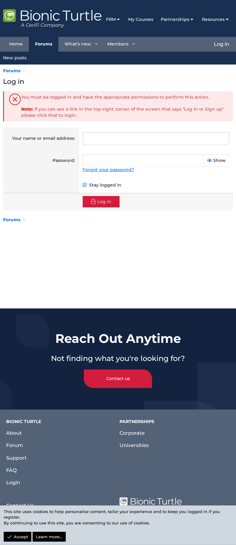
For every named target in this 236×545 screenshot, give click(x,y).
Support (16, 458)
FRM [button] (111, 19)
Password (63, 160)
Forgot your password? (108, 169)
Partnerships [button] (175, 19)
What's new (78, 44)
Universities (134, 445)
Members (117, 44)
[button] (96, 44)
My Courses (140, 19)
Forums (43, 44)
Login (13, 482)
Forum (14, 445)
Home (16, 44)
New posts (14, 58)
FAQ (11, 470)
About (14, 433)
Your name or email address (43, 138)
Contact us (118, 378)
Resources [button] (213, 19)
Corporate (132, 433)
